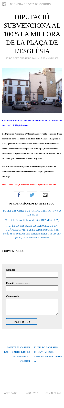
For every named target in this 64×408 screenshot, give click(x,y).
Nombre (10, 269)
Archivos (32, 393)
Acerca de (10, 393)
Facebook (19, 195)
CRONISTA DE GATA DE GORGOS (30, 4)
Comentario (12, 296)
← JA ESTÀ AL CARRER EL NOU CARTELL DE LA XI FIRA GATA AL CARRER (16, 354)
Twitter (32, 195)
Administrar (53, 393)
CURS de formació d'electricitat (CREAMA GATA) (32, 220)
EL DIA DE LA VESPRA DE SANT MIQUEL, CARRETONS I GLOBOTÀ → (48, 354)
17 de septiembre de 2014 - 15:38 (25, 58)
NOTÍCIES (52, 58)
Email (45, 195)
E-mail (18, 283)
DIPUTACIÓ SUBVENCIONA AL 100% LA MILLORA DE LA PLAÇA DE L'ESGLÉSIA (32, 34)
